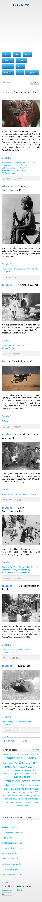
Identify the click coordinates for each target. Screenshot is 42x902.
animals (13, 798)
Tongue (15, 162)
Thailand (25, 792)
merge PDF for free (10, 853)
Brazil (23, 755)
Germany (17, 771)
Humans (25, 771)
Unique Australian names (12, 848)
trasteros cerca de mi (10, 859)
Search (34, 82)
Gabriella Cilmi (8, 168)
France (9, 771)
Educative (7, 186)
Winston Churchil (9, 570)
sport (29, 802)
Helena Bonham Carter (11, 170)
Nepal (21, 774)
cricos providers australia (12, 875)
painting (17, 802)
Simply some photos (26, 788)
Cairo (10, 567)
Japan (15, 774)
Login (25, 741)
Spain (18, 792)
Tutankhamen (32, 567)
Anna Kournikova (22, 168)
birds (21, 799)
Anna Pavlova (19, 567)
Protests (30, 785)
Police (4, 650)
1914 (15, 494)
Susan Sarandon (8, 165)
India (33, 770)
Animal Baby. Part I (28, 285)
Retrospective (19, 269)
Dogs (24, 170)
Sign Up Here (11, 741)
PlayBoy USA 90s (9, 837)
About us (5, 882)
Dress (8, 766)
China (32, 757)
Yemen (9, 269)
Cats (14, 345)
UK (31, 792)
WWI (4, 722)
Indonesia (8, 774)
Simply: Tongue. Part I (26, 92)
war (3, 269)
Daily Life (5, 421)
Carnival (30, 755)
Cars (37, 755)
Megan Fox (6, 162)
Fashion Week (32, 767)
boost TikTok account (10, 869)
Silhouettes (9, 789)
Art (19, 755)
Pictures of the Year (14, 785)
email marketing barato (11, 864)
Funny (5, 92)
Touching (7, 285)
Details (5, 157)
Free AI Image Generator (12, 832)
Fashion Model (19, 767)
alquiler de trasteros (10, 827)
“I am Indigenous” (22, 361)
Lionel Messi (21, 165)
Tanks (9, 722)
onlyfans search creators (12, 843)
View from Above (18, 796)
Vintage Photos (8, 271)
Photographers (21, 776)
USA (35, 792)
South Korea (9, 792)
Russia (37, 785)
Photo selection (8, 173)
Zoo (8, 345)
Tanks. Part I (25, 665)
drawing (27, 799)
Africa (6, 755)
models (35, 799)
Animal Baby (22, 345)
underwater (19, 805)
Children (24, 758)
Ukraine (6, 796)
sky (23, 802)
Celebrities (13, 757)
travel (35, 802)
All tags (36, 750)
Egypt (4, 567)
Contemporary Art (10, 763)
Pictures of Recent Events (21, 781)
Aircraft (13, 755)
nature (9, 802)
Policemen (12, 650)
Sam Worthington (27, 162)
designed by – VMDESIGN (12, 890)
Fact (4, 361)
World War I (7, 494)
